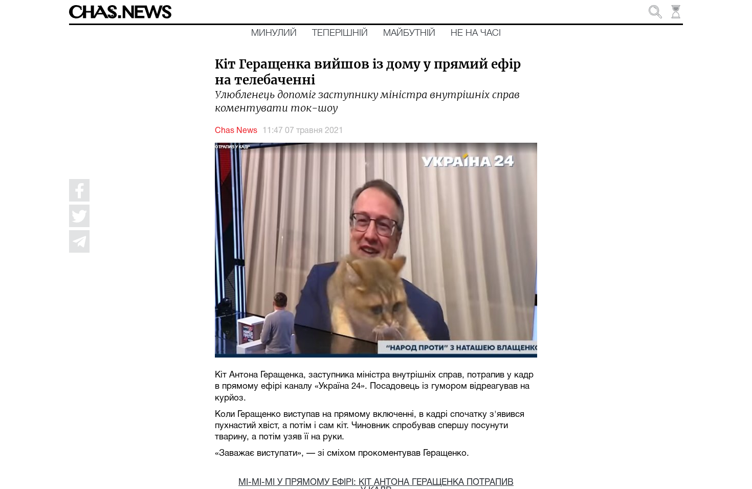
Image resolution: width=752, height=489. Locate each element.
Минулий (274, 33)
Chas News (236, 131)
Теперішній (340, 33)
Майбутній (409, 33)
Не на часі (476, 33)
